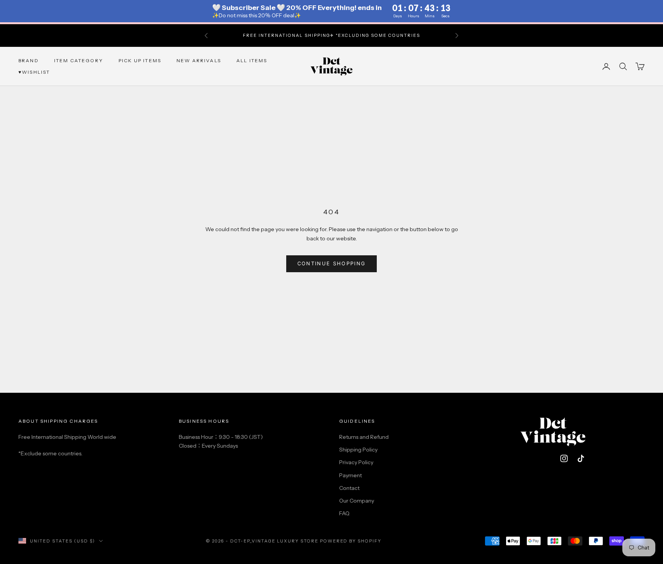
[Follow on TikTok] (580, 458)
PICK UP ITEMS (140, 60)
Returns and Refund (364, 436)
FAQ (344, 513)
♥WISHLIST (34, 72)
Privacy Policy (356, 462)
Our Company (356, 500)
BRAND (28, 60)
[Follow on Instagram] (564, 458)
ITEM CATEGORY (78, 60)
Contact (349, 488)
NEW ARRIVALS (198, 60)
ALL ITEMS (251, 60)
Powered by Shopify (351, 541)
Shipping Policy (358, 449)
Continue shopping (331, 263)
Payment (350, 475)
